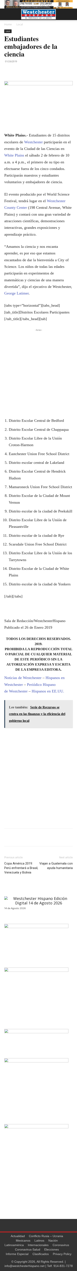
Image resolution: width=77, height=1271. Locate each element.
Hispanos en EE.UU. (48, 691)
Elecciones (51, 1249)
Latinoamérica (14, 1245)
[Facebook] (8, 71)
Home (8, 24)
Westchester (33, 142)
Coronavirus (61, 1245)
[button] (7, 14)
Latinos (39, 1240)
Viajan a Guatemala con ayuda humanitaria (56, 866)
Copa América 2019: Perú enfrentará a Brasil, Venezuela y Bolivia (21, 868)
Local (19, 24)
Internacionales (38, 1245)
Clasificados (41, 1254)
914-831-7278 (63, 1266)
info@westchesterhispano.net (24, 1266)
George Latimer (16, 293)
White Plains (14, 155)
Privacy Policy (62, 1254)
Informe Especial (17, 1254)
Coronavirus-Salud (27, 1249)
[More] (28, 71)
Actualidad (18, 1236)
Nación (53, 1240)
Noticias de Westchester (22, 678)
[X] (18, 71)
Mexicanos (23, 1240)
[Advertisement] (38, 370)
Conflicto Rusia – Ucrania (46, 1236)
